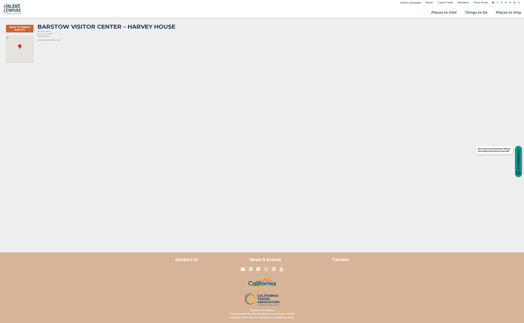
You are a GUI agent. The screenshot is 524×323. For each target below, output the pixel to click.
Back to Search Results (19, 28)
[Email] (493, 2)
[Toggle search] (519, 2)
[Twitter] (506, 2)
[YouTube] (514, 2)
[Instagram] (497, 2)
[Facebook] (502, 2)
